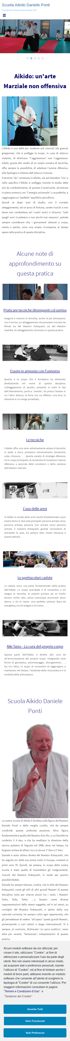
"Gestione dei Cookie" (18, 996)
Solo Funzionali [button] (35, 1021)
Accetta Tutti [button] (35, 1009)
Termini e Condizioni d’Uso (22, 991)
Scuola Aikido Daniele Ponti (26, 5)
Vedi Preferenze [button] (35, 1032)
